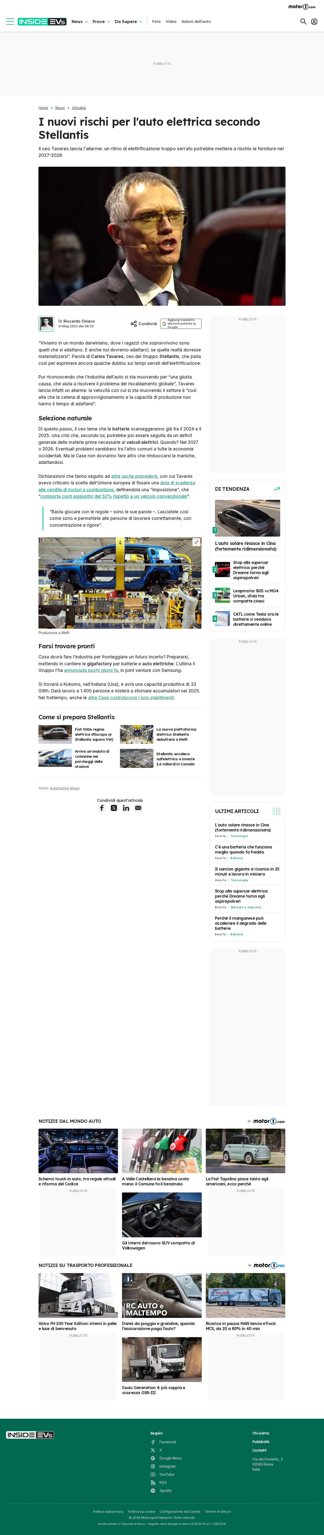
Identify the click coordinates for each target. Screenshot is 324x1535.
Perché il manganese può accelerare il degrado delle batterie (240, 923)
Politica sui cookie (141, 1511)
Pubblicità (260, 1441)
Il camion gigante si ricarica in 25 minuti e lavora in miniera (247, 871)
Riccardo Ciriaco (79, 321)
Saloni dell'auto (196, 21)
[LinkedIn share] (126, 808)
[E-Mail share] (138, 808)
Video (171, 21)
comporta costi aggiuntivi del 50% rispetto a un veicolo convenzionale (113, 496)
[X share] (114, 808)
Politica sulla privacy (108, 1511)
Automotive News (64, 788)
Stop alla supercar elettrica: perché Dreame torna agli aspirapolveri (241, 896)
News (77, 21)
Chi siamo (260, 1433)
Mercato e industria (246, 907)
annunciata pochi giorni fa (91, 670)
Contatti (259, 1450)
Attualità (79, 108)
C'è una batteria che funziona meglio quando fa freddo (243, 849)
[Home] (42, 21)
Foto (156, 21)
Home (43, 108)
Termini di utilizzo (218, 1511)
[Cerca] (303, 21)
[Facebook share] (102, 808)
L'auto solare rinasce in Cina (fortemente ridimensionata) (243, 827)
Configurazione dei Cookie (180, 1511)
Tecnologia (239, 836)
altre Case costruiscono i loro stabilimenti (131, 697)
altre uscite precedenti (134, 476)
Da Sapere (126, 21)
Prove (99, 21)
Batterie (237, 858)
